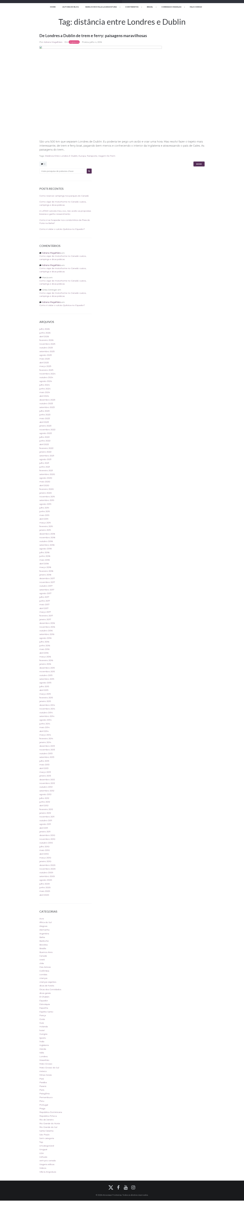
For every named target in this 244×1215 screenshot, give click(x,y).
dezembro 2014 (47, 705)
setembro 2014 (46, 716)
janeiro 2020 (45, 493)
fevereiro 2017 (46, 615)
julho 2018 (44, 552)
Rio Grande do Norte (49, 1123)
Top (41, 1142)
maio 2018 (44, 560)
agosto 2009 (45, 880)
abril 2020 (44, 485)
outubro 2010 (46, 842)
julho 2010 (44, 846)
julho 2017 (44, 597)
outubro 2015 (45, 675)
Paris (41, 1090)
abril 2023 (44, 422)
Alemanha (44, 929)
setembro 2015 (46, 679)
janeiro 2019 (45, 530)
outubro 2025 (46, 347)
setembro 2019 (46, 500)
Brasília (42, 948)
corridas (43, 974)
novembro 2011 (47, 816)
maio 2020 (44, 481)
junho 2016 (44, 645)
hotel (41, 1030)
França (42, 1015)
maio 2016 (44, 649)
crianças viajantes (47, 982)
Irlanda (42, 1049)
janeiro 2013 (45, 775)
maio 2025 (44, 358)
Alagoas (43, 926)
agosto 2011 (45, 824)
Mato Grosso (45, 1064)
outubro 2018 (46, 541)
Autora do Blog (70, 7)
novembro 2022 (47, 429)
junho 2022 (44, 440)
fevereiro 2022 (46, 448)
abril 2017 (43, 608)
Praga (42, 1108)
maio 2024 (44, 392)
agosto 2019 (45, 504)
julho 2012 (44, 798)
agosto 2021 (45, 459)
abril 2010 (44, 854)
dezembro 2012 (47, 779)
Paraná (42, 1086)
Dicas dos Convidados (50, 989)
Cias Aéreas (45, 967)
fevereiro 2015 (46, 697)
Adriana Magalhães (53, 42)
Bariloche (44, 941)
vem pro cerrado (47, 1160)
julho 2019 (44, 507)
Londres (43, 1056)
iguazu (42, 1038)
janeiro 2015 (45, 701)
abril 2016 (43, 653)
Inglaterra (74, 42)
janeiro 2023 (45, 425)
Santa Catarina (46, 1131)
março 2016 (45, 656)
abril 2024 (44, 396)
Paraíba (43, 1082)
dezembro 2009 (47, 865)
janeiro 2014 (45, 742)
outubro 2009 (46, 872)
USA (41, 1153)
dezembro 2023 (47, 400)
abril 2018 (44, 563)
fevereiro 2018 (46, 571)
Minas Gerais (45, 1075)
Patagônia (44, 1093)
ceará (42, 959)
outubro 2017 (46, 586)
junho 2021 (44, 467)
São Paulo (44, 1134)
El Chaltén (44, 997)
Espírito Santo (46, 1011)
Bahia (42, 937)
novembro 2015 (47, 671)
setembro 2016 (46, 634)
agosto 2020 (45, 478)
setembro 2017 (46, 589)
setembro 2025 (47, 351)
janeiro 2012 (45, 813)
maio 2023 (44, 418)
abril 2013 (43, 768)
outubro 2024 (46, 377)
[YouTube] (125, 1187)
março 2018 (45, 567)
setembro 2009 (47, 876)
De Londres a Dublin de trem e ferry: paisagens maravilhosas (93, 35)
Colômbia (44, 971)
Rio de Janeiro (46, 1119)
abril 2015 (43, 690)
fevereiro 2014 (46, 738)
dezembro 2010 (47, 835)
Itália (41, 1052)
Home (53, 7)
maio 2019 (44, 515)
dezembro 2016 (47, 623)
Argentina (44, 933)
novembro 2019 (47, 496)
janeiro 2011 (45, 831)
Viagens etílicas (46, 1164)
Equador (43, 1000)
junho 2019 (44, 511)
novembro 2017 (47, 582)
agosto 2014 (45, 720)
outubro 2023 (46, 403)
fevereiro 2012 (46, 809)
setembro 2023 (47, 407)
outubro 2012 (46, 787)
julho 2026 (44, 329)
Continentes (131, 7)
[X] (111, 1187)
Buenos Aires (46, 952)
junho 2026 (44, 333)
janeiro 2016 (45, 664)
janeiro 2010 (45, 861)
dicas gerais (45, 993)
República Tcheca (48, 1116)
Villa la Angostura (47, 1172)
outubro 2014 (46, 712)
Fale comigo (196, 7)
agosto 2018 (45, 548)
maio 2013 (44, 764)
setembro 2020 (47, 474)
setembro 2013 (46, 757)
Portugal (43, 1105)
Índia (41, 1041)
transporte (92, 156)
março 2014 (45, 735)
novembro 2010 (47, 839)
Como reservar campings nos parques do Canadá (64, 196)
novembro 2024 (47, 373)
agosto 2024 (45, 381)
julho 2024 (44, 385)
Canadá (43, 956)
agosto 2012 (45, 794)
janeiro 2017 (45, 619)
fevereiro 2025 (46, 370)
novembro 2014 (47, 708)
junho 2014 (44, 723)
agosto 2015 (45, 682)
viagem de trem (106, 156)
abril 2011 (43, 828)
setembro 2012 (46, 790)
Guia (41, 1023)
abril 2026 (44, 336)
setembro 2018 (47, 545)
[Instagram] (133, 1187)
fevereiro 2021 (46, 470)
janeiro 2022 (45, 452)
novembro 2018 (47, 537)
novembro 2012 (47, 783)
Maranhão (44, 1060)
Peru (41, 1101)
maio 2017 (44, 604)
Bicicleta (43, 944)
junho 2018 (44, 556)
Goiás (42, 1019)
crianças (43, 978)
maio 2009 (44, 891)
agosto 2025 (45, 355)
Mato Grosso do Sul (49, 1067)
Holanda (43, 1026)
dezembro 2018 (47, 534)
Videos (42, 1168)
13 (44, 164)
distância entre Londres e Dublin (61, 156)
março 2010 (45, 857)
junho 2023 (44, 414)
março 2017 (45, 612)
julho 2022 (44, 437)
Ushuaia (43, 1157)
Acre (41, 918)
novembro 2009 (47, 869)
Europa (82, 156)
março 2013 (45, 772)
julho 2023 (44, 411)
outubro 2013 (46, 753)
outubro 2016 (46, 630)
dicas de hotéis (46, 985)
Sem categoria (46, 1138)
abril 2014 (44, 731)
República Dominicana (50, 1112)
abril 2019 (43, 519)
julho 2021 (44, 463)
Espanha (43, 1008)
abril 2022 (44, 444)
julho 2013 (44, 761)
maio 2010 (44, 850)
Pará (41, 1078)
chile (41, 963)
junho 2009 (45, 887)
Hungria (43, 1034)
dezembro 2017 (47, 578)
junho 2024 (45, 388)
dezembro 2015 (47, 668)
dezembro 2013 (47, 746)
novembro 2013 (47, 749)
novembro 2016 (47, 627)
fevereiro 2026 (46, 340)
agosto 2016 (45, 638)
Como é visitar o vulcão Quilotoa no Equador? (62, 229)
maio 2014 (44, 727)
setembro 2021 (46, 455)
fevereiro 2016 (46, 660)
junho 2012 (44, 802)
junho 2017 (44, 601)
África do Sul (45, 922)
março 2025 (45, 366)
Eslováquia (44, 1004)
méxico (43, 1071)
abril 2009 (44, 895)
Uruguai (43, 1149)
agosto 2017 (45, 593)
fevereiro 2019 (46, 526)
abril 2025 (44, 362)
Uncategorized (46, 1145)
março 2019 (45, 522)
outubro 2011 (45, 820)
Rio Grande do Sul (48, 1127)
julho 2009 (44, 884)
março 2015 (45, 694)
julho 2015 (44, 686)
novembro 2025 (47, 344)
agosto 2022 (45, 433)
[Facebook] (118, 1187)
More (199, 164)
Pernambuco (46, 1097)
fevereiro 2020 (46, 489)
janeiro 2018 (45, 574)
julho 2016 (44, 641)
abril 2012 (43, 805)
